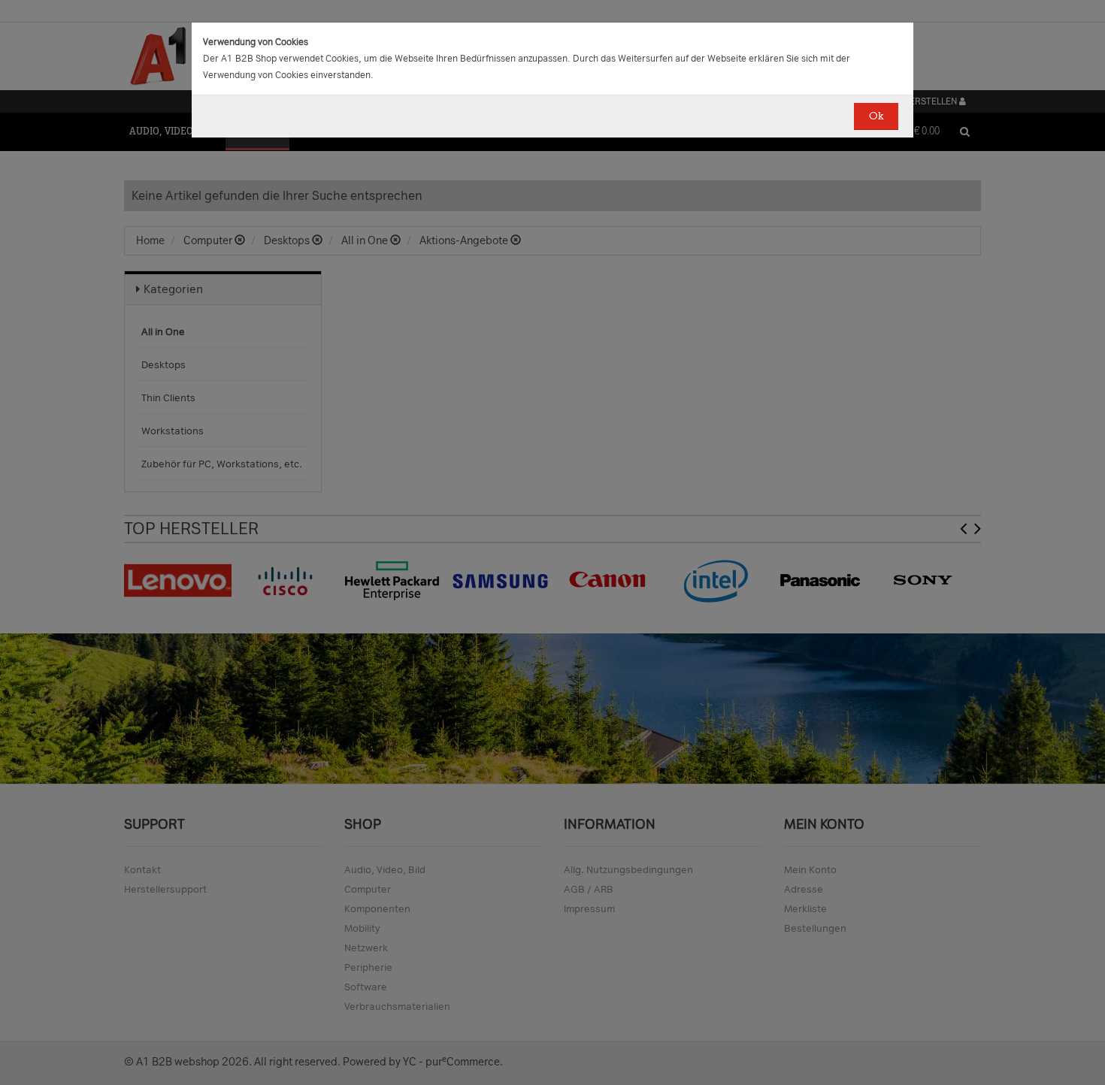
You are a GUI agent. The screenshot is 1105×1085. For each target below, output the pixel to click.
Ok (876, 116)
